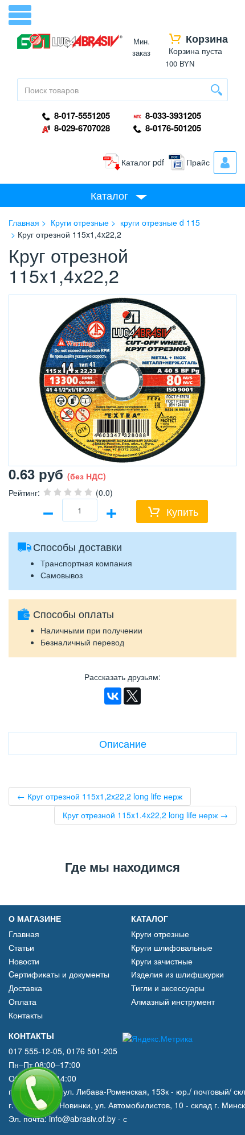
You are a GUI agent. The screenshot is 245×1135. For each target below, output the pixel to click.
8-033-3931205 (172, 116)
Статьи (21, 947)
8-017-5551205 (81, 116)
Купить (182, 511)
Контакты (26, 1015)
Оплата (22, 1001)
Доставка (25, 987)
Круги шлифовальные (172, 947)
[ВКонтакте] (112, 696)
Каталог (109, 195)
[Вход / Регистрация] (225, 162)
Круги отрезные (160, 933)
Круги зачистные (162, 961)
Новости (24, 961)
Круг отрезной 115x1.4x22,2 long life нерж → (145, 815)
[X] (132, 696)
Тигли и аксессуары (168, 987)
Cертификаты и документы (59, 974)
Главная (24, 933)
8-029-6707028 (81, 128)
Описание (122, 743)
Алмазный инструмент (173, 1001)
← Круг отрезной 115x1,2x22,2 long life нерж (99, 796)
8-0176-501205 (172, 128)
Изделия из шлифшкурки (177, 974)
